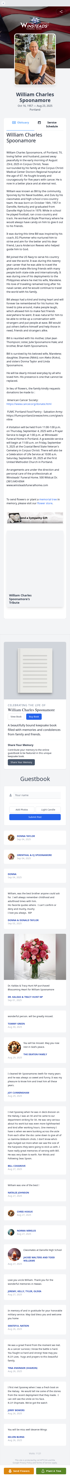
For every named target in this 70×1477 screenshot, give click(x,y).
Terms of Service (43, 1462)
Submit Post (35, 817)
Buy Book (34, 716)
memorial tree (48, 499)
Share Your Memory (21, 762)
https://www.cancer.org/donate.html (29, 404)
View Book (16, 716)
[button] (35, 957)
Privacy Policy (26, 1462)
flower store (44, 503)
